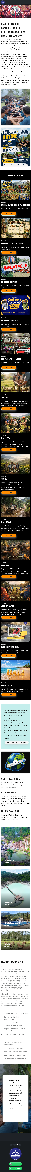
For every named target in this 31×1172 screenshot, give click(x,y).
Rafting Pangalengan (10, 646)
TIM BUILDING (6, 397)
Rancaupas (15, 782)
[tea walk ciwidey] (15, 464)
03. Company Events (10, 811)
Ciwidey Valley (6, 796)
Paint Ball (5, 565)
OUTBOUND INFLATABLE (9, 281)
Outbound (8, 39)
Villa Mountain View (19, 801)
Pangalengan (19, 78)
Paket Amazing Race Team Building (15, 204)
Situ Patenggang (16, 785)
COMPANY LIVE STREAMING (11, 358)
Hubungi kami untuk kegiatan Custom (16, 742)
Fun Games (5, 438)
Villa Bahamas (6, 801)
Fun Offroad (6, 522)
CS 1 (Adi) (15, 1164)
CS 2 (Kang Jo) (17, 1168)
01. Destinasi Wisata (11, 778)
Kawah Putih (5, 782)
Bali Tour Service (8, 685)
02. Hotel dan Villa (10, 792)
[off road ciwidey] (15, 507)
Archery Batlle (7, 606)
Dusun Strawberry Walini (18, 799)
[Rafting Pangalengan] (15, 632)
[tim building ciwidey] (15, 423)
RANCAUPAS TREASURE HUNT (12, 243)
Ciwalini (25, 785)
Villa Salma (5, 803)
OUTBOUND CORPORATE (10, 320)
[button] (28, 2)
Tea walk (5, 479)
